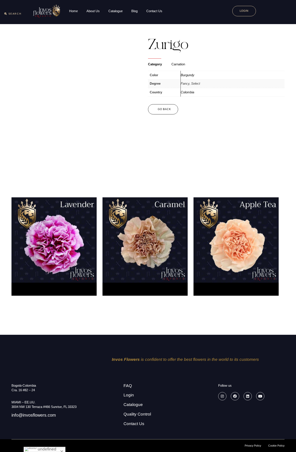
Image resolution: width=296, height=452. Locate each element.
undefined (46, 449)
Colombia (187, 92)
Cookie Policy (276, 445)
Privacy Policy (253, 445)
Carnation (178, 64)
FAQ (128, 385)
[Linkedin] (248, 396)
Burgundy (187, 75)
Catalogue (115, 11)
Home (73, 11)
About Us (93, 11)
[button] (12, 13)
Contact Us (154, 11)
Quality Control (137, 414)
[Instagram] (222, 396)
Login (129, 395)
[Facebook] (235, 396)
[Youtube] (260, 396)
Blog (134, 11)
